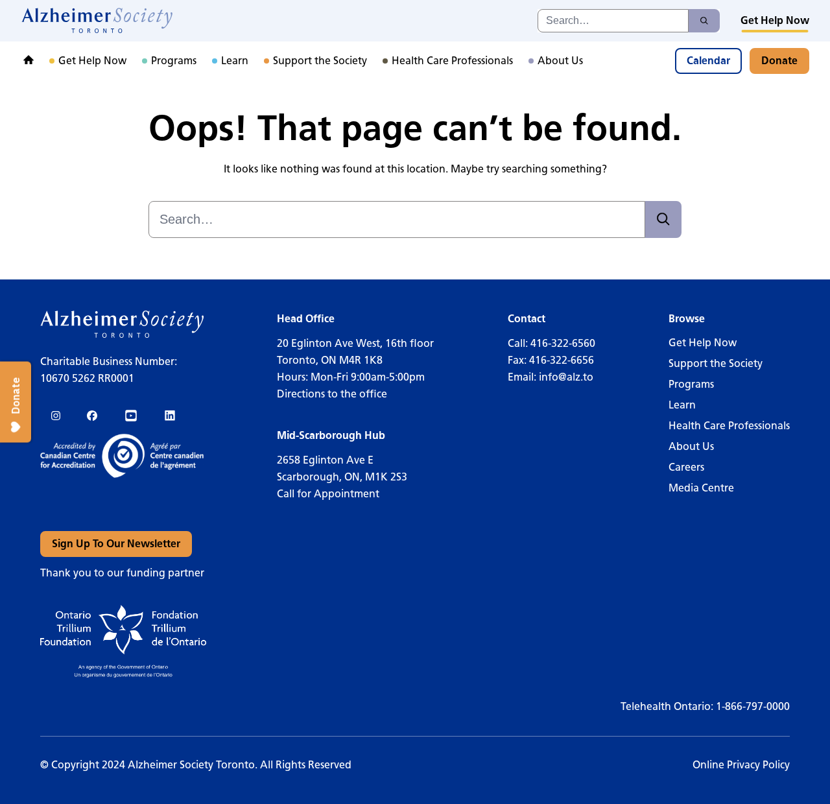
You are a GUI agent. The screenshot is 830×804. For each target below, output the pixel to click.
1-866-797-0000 (753, 706)
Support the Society (716, 363)
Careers (686, 467)
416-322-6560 (562, 343)
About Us (691, 446)
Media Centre (701, 488)
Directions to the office (332, 394)
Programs (691, 384)
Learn (682, 405)
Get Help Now (703, 343)
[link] (97, 20)
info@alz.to (566, 377)
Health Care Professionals (729, 426)
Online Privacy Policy (741, 765)
